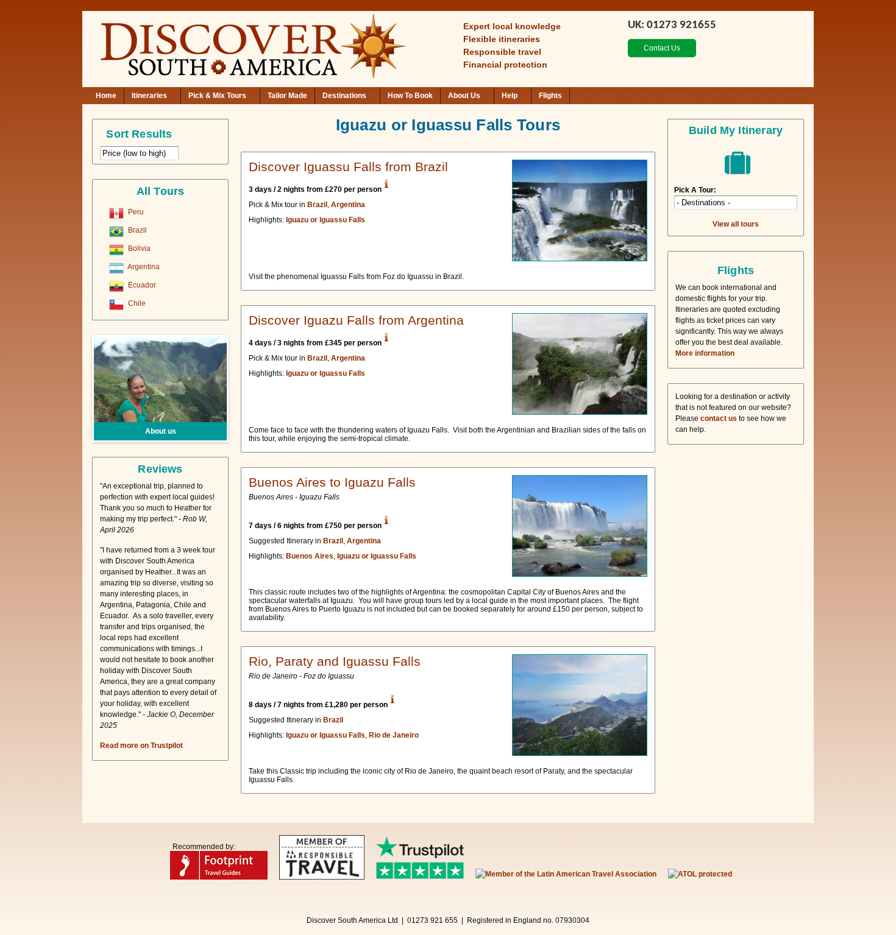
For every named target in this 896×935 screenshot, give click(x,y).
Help (509, 95)
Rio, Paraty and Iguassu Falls (335, 661)
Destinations (344, 95)
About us (160, 431)
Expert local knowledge (512, 26)
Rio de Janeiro (394, 735)
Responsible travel (502, 52)
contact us (718, 418)
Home (106, 95)
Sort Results (139, 134)
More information (704, 353)
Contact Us (662, 48)
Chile (136, 303)
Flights (550, 95)
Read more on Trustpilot (141, 745)
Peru (135, 212)
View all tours (736, 224)
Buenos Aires (309, 556)
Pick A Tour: (695, 190)
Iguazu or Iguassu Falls (325, 220)
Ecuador (141, 285)
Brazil (136, 230)
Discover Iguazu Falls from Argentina (356, 320)
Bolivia (138, 248)
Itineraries (149, 95)
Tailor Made (287, 95)
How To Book (410, 95)
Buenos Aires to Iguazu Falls (332, 482)
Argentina (143, 267)
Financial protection (505, 64)
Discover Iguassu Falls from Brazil (348, 167)
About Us (464, 95)
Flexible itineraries (501, 39)
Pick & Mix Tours (217, 95)
